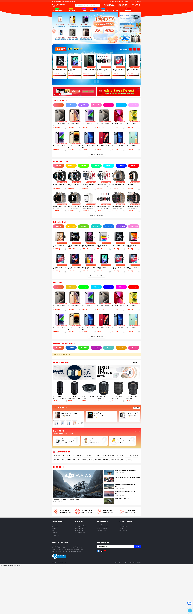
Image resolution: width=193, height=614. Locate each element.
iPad (93, 10)
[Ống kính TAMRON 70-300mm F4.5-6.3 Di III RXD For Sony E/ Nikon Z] (74, 388)
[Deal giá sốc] (68, 49)
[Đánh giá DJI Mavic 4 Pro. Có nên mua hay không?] (109, 493)
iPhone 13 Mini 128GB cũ (118, 123)
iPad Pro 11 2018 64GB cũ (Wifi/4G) (118, 70)
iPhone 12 (129, 459)
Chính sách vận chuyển (80, 526)
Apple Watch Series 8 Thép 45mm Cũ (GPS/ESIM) (118, 185)
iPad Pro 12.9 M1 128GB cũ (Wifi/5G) (74, 268)
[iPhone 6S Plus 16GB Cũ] (74, 423)
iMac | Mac (115, 10)
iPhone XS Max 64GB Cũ (73, 123)
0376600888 (110, 6)
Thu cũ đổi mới (123, 526)
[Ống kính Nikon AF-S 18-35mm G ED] (133, 388)
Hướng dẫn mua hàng (102, 525)
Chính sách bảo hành (80, 532)
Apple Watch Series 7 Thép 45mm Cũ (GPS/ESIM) (59, 207)
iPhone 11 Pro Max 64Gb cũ (89, 69)
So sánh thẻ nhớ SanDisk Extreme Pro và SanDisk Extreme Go (127, 478)
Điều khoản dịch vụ (101, 530)
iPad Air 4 (105, 459)
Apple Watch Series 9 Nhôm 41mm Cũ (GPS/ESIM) (103, 185)
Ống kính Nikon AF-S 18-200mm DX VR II (117, 397)
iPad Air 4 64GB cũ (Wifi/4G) (59, 69)
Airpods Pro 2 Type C (88, 455)
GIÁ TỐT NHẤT (99, 413)
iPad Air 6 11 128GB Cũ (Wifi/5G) (58, 246)
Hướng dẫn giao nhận (102, 528)
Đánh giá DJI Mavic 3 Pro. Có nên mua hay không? (125, 485)
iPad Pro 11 (90, 459)
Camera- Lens (58, 10)
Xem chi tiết (137, 431)
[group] (85, 27)
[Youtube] (105, 551)
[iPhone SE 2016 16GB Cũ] (62, 423)
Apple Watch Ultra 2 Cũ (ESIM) (73, 185)
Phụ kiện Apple (129, 10)
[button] (53, 27)
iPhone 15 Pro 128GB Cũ (103, 123)
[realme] (118, 372)
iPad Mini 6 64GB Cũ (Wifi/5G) (72, 70)
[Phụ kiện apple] (74, 372)
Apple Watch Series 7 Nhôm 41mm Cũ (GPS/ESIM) (102, 70)
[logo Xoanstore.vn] (58, 5)
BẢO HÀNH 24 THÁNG (69, 413)
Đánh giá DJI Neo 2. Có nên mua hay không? (126, 470)
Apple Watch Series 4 (100, 455)
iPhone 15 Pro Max (66, 455)
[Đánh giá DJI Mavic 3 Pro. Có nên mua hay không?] (109, 486)
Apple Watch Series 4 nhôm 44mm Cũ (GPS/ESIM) (133, 207)
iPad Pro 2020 (57, 455)
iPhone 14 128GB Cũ (87, 123)
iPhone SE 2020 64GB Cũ (103, 146)
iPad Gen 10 (98, 459)
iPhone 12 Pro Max (114, 459)
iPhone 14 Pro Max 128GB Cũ (74, 146)
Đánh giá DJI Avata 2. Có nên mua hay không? (66, 499)
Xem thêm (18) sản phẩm (96, 215)
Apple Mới (121, 525)
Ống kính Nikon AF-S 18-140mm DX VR (102, 397)
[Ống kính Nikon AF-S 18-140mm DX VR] (104, 388)
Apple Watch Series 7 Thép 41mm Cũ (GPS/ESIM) (74, 207)
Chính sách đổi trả (79, 528)
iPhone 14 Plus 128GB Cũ (59, 146)
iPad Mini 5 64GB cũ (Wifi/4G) (131, 246)
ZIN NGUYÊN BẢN (133, 413)
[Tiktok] (101, 551)
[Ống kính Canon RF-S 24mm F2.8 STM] (89, 388)
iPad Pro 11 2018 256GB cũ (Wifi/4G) (59, 268)
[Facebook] (98, 551)
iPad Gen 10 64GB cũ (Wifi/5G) (102, 246)
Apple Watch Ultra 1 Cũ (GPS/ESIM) (132, 185)
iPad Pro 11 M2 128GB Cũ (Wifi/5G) (88, 246)
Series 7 (123, 459)
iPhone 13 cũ (120, 455)
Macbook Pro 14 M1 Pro (59, 459)
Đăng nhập (133, 1)
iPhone (84, 10)
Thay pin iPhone (71, 459)
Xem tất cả (135, 362)
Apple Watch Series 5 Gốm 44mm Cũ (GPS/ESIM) (88, 207)
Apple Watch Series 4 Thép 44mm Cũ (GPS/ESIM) (118, 207)
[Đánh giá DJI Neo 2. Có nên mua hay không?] (109, 472)
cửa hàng (124, 5)
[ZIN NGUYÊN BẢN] (122, 415)
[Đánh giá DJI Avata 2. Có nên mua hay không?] (78, 484)
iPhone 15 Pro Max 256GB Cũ (59, 124)
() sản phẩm (137, 5)
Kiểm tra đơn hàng (123, 530)
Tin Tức (121, 528)
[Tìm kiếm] (76, 5)
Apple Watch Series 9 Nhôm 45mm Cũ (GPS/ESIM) (89, 185)
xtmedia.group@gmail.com (123, 1)
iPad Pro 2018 (111, 455)
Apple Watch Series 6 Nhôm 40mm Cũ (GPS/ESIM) (103, 207)
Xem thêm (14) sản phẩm (96, 154)
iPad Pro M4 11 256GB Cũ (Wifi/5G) (74, 246)
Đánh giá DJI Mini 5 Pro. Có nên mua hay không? (127, 498)
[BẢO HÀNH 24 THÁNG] (57, 415)
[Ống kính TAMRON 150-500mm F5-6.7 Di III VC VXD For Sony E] (60, 388)
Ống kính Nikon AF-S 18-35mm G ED (131, 397)
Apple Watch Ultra (81, 459)
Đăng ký (139, 1)
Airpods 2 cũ (128, 455)
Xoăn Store (63, 562)
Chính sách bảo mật (79, 525)
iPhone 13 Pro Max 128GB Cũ (88, 146)
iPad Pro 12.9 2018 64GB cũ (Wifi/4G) (118, 268)
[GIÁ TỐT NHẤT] (90, 415)
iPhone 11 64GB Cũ (131, 146)
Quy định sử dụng (79, 530)
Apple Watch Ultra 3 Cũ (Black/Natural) (58, 185)
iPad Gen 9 (135, 455)
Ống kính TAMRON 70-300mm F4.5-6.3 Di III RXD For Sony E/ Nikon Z (74, 397)
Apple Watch (71, 10)
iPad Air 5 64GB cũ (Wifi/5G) (118, 245)
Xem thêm (136, 407)
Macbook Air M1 (77, 455)
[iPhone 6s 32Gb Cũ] (68, 423)
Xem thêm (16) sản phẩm (96, 275)
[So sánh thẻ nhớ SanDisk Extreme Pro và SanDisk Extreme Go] (109, 479)
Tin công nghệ (58, 467)
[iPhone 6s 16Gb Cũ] (56, 423)
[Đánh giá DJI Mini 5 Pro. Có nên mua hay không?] (109, 501)
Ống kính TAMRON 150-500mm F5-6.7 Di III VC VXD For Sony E (59, 397)
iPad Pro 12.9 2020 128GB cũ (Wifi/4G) (88, 268)
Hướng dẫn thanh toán (102, 526)
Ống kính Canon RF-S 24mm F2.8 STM (89, 397)
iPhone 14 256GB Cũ (131, 123)
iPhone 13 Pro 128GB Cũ (117, 146)
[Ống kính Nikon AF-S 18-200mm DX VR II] (118, 388)
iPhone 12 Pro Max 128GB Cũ (133, 70)
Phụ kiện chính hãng (61, 362)
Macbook (103, 10)
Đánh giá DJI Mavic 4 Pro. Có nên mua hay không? (125, 492)
